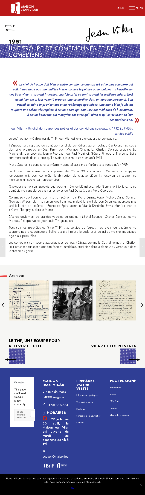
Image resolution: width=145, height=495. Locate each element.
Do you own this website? (21, 415)
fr (137, 8)
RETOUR (10, 26)
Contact (80, 422)
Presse (113, 394)
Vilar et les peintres (113, 346)
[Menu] (132, 8)
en (141, 8)
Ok (72, 488)
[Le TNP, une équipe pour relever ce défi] (2, 247)
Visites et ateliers (84, 402)
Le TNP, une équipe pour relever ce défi (17, 357)
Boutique (80, 409)
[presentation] (3, 305)
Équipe (113, 408)
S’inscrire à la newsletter (88, 415)
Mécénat (114, 401)
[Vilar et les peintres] (142, 247)
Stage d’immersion (119, 415)
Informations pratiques (87, 395)
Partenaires (115, 387)
